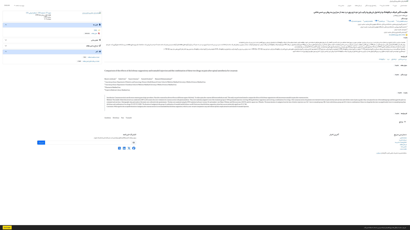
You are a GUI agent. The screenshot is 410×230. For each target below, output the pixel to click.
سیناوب (378, 153)
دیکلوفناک (382, 59)
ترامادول (393, 59)
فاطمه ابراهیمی (368, 21)
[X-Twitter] (129, 148)
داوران (349, 5)
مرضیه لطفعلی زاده (402, 21)
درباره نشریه (403, 140)
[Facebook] (134, 148)
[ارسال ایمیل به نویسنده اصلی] (378, 21)
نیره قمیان (382, 21)
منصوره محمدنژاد (356, 21)
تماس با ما (341, 5)
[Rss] (119, 148)
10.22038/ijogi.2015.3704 (397, 34)
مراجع (401, 121)
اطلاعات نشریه (385, 5)
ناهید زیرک (391, 21)
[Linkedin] (124, 148)
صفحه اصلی (403, 5)
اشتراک (41, 142)
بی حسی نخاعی (402, 59)
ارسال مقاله (358, 5)
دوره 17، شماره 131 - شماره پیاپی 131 (38, 12)
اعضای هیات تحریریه (401, 142)
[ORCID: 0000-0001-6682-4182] (376, 21)
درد (388, 59)
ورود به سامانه (19, 5)
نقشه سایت (403, 148)
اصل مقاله (91, 33)
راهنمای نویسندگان (370, 5)
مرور (395, 5)
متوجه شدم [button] (7, 227)
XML (95, 30)
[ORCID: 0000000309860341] (350, 21)
